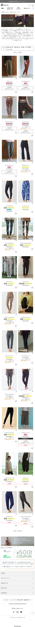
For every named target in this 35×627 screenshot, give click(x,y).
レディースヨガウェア (10, 8)
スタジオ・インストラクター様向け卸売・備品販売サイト (17, 599)
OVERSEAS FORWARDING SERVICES (17, 603)
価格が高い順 (17, 47)
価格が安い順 (10, 47)
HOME (3, 12)
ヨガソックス (18, 8)
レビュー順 (9, 49)
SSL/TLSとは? (17, 626)
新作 (3, 8)
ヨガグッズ (27, 8)
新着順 (22, 47)
